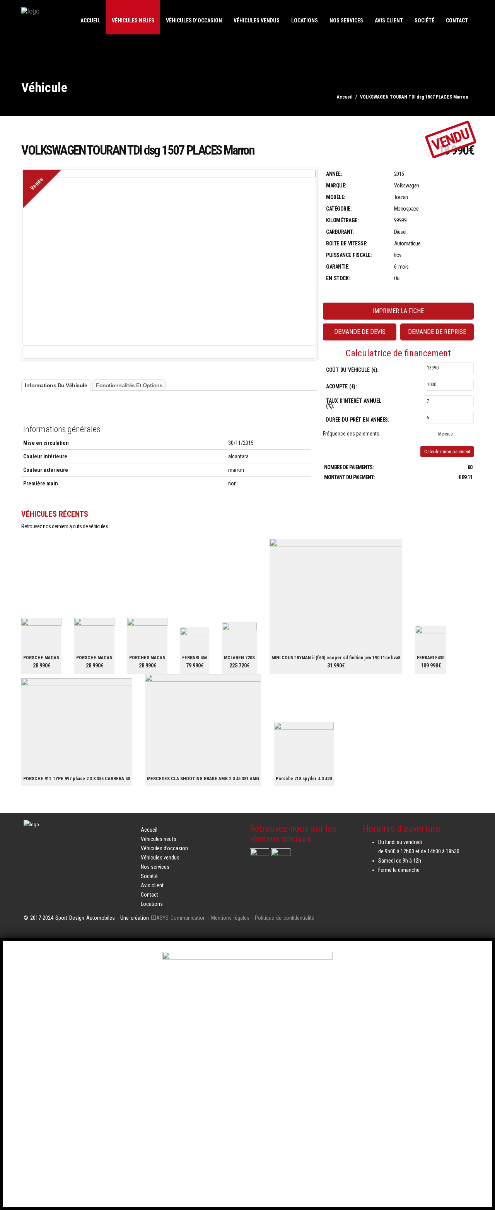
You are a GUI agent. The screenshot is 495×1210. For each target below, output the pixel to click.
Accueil (90, 20)
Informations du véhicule (56, 385)
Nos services (346, 20)
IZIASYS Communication (178, 918)
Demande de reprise (437, 331)
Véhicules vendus (257, 20)
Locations (304, 20)
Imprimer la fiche (398, 311)
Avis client (389, 20)
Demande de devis (360, 331)
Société (424, 20)
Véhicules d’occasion (194, 20)
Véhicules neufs (133, 20)
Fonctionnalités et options (129, 385)
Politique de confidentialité (284, 918)
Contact (457, 20)
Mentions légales (230, 918)
